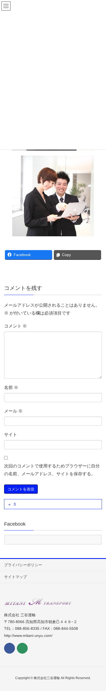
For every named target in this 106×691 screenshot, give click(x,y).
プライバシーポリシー (23, 565)
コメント (15, 326)
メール (13, 411)
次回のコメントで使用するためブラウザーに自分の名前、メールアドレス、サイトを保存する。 (52, 470)
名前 (11, 387)
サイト (10, 434)
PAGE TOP (97, 665)
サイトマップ (15, 577)
